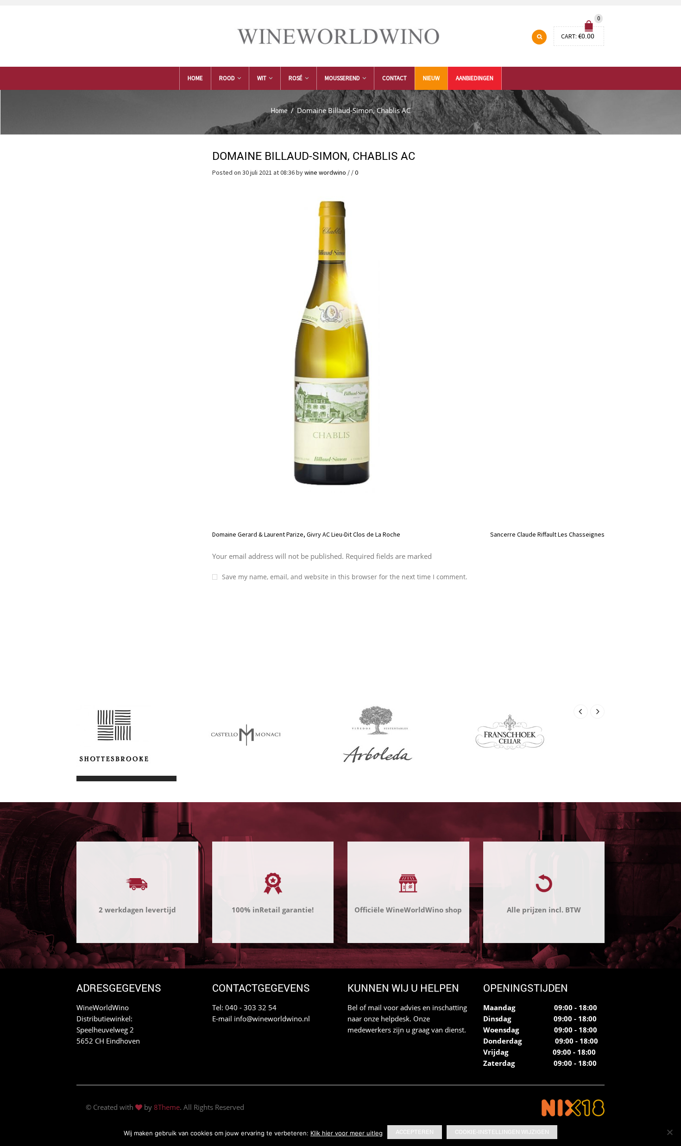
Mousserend (342, 78)
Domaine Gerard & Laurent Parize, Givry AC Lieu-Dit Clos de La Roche (306, 534)
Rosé (296, 78)
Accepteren (415, 1131)
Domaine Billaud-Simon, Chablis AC (313, 155)
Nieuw (431, 78)
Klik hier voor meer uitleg (346, 1133)
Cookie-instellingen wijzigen (502, 1131)
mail (375, 1007)
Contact (394, 78)
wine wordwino (325, 172)
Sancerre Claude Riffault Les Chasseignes (547, 534)
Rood (227, 78)
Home (195, 78)
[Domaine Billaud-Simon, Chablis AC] (330, 343)
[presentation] (581, 711)
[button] (84, 778)
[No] (669, 1132)
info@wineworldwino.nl (272, 1018)
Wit (261, 78)
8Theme (167, 1107)
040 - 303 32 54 (251, 1007)
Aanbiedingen (474, 78)
